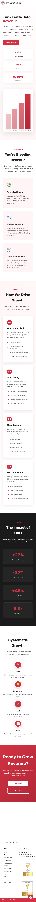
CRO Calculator (8, 871)
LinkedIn (6, 886)
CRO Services (8, 858)
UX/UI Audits (7, 860)
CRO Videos (7, 866)
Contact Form (25, 852)
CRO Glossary (8, 869)
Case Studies (8, 863)
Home (5, 852)
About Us (6, 855)
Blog (5, 874)
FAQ (5, 877)
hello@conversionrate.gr (28, 856)
